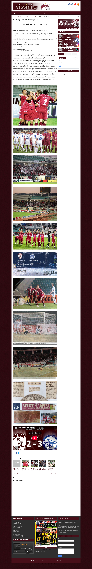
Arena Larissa (16, 530)
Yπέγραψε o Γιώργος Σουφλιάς (50, 469)
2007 (18, 16)
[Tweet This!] (18, 453)
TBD (60, 66)
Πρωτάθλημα (35, 13)
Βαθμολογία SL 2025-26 (24, 13)
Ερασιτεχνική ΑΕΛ (16, 522)
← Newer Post (16, 473)
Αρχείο (74, 54)
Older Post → (54, 473)
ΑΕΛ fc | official (16, 521)
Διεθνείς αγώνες (56, 13)
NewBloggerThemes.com (54, 563)
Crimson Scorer (16, 531)
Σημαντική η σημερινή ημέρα (16, 469)
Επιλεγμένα (67, 54)
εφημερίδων (49, 549)
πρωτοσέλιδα (44, 549)
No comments (22, 22)
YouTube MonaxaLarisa (18, 535)
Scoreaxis (67, 74)
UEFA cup (28, 16)
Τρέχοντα (61, 54)
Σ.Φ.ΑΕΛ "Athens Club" (18, 525)
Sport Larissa (16, 532)
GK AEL (14, 528)
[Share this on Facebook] (16, 453)
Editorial (73, 13)
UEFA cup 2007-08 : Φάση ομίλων (25, 20)
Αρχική (15, 13)
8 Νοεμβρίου (22, 16)
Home (35, 473)
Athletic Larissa (16, 534)
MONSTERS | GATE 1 (17, 523)
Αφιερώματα (66, 13)
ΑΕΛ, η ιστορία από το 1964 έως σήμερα (21, 536)
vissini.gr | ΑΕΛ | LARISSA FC (45, 560)
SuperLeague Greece (17, 526)
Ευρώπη (32, 16)
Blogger (60, 560)
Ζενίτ (36, 16)
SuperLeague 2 (16, 527)
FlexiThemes (39, 563)
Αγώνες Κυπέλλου (45, 13)
